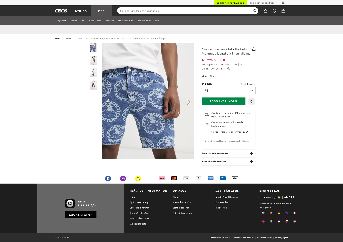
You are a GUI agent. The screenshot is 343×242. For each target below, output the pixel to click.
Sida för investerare (183, 213)
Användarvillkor (264, 237)
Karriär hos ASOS (182, 202)
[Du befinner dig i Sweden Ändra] (283, 2)
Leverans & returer (139, 207)
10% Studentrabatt (139, 218)
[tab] (61, 20)
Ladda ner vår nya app (230, 2)
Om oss (176, 197)
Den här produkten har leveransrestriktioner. (227, 141)
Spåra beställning (139, 202)
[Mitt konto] (265, 10)
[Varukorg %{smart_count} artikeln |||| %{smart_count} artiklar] (283, 10)
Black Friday (221, 207)
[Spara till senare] (251, 101)
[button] (223, 101)
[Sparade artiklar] (274, 10)
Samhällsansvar (181, 207)
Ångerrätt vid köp (139, 213)
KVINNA (81, 10)
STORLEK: (207, 84)
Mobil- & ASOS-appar (226, 197)
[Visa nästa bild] (184, 102)
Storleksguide (248, 84)
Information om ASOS (220, 237)
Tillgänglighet (281, 237)
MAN (101, 10)
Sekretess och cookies (243, 237)
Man (68, 38)
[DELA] (254, 49)
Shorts (80, 38)
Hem (57, 38)
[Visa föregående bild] (111, 102)
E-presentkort (222, 202)
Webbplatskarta (138, 223)
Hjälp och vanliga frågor (262, 2)
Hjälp (132, 197)
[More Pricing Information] (228, 68)
